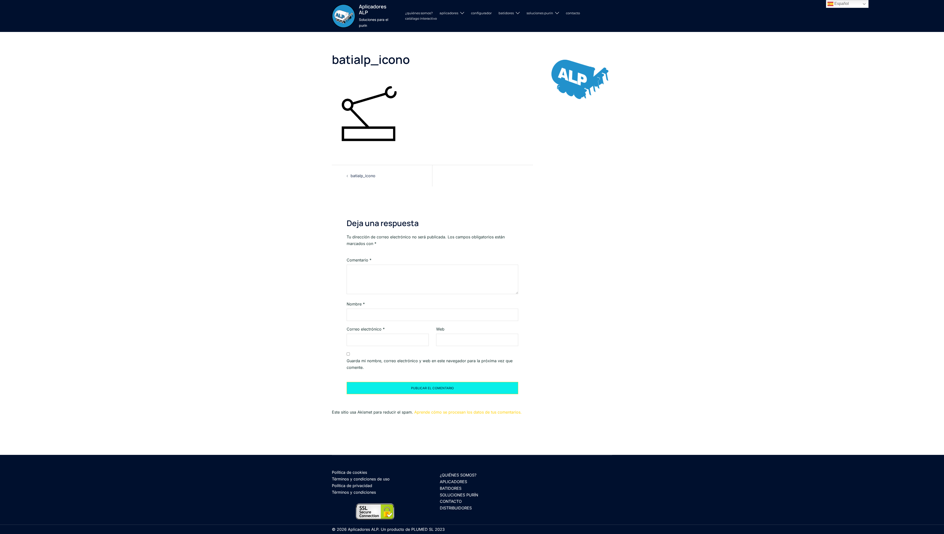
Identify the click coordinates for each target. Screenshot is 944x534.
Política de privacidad (352, 485)
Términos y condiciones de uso (361, 478)
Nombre (356, 304)
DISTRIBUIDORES (456, 507)
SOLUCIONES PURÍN (540, 13)
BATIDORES (506, 13)
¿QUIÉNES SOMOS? (419, 13)
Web (440, 329)
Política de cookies (349, 472)
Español (841, 3)
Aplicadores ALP (372, 9)
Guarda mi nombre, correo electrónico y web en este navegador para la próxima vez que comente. (430, 364)
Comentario (359, 260)
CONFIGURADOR (481, 13)
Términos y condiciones (354, 492)
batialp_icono (363, 175)
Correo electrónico (366, 329)
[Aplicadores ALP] (343, 16)
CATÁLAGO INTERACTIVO (421, 18)
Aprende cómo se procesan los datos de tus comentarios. (468, 412)
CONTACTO (573, 13)
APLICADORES (449, 13)
